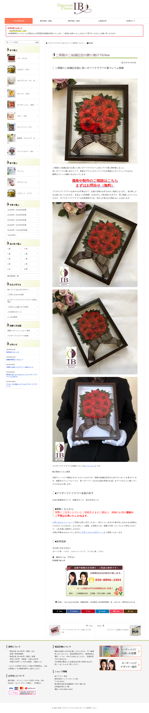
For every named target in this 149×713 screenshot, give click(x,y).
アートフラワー (24, 151)
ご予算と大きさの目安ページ (92, 532)
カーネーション (25, 105)
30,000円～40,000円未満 (16, 220)
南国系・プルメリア (21, 140)
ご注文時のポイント (14, 312)
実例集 (91, 43)
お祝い (60, 602)
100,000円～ (12, 235)
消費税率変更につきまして (14, 360)
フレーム (19, 171)
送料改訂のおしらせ (12, 352)
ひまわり (22, 69)
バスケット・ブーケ (23, 193)
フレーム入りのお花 (71, 602)
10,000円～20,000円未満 (16, 210)
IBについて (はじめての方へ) (17, 289)
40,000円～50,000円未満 (16, 225)
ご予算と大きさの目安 (15, 294)
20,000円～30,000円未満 (99, 602)
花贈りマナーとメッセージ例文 (18, 330)
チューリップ (24, 127)
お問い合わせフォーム (61, 522)
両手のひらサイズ (128, 602)
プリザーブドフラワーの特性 (18, 336)
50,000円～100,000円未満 (17, 230)
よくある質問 (12, 317)
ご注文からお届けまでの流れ (18, 307)
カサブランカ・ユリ (21, 83)
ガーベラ (117, 602)
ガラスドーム (21, 182)
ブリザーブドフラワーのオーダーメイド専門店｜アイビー (66, 43)
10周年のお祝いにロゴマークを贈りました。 (20, 367)
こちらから (90, 466)
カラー (21, 116)
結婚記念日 (84, 602)
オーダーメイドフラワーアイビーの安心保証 (22, 301)
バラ (21, 58)
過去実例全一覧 (13, 276)
